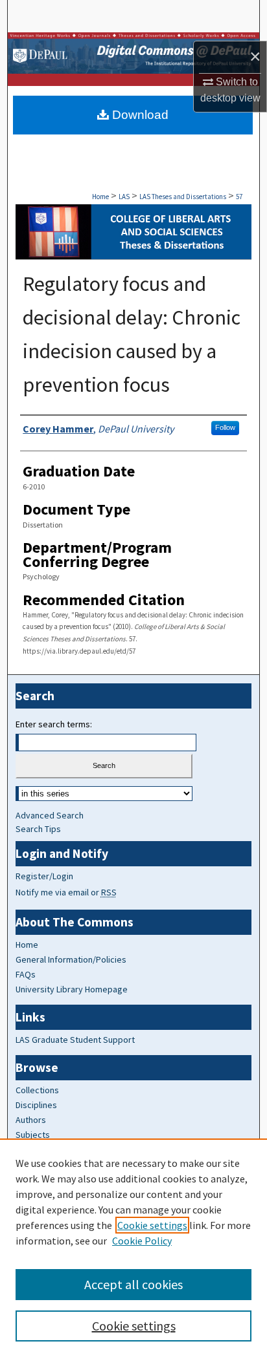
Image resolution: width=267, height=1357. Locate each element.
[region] (133, 1247)
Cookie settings (152, 1225)
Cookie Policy (142, 1240)
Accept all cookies (133, 1284)
